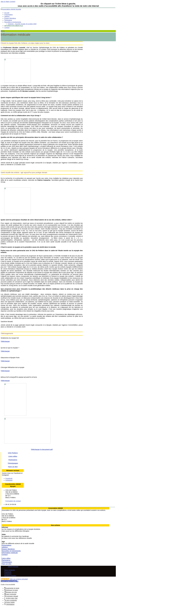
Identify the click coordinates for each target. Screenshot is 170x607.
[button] (3, 31)
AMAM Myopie (13, 567)
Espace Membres (8, 549)
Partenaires (12, 460)
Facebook (7, 572)
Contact (5, 554)
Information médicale (10, 553)
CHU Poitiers (13, 453)
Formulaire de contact (13, 501)
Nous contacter (9, 570)
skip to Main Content (8, 1)
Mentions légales (10, 576)
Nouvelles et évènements (11, 551)
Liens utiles (12, 456)
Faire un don (13, 467)
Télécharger (5, 341)
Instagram (7, 574)
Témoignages (13, 463)
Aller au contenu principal (19, 579)
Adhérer (5, 547)
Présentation (6, 545)
